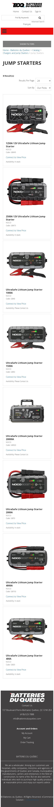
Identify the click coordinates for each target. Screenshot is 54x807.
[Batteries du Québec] (27, 5)
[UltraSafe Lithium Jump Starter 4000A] (27, 557)
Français (27, 24)
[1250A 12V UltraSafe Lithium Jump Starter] (27, 118)
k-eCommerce (31, 799)
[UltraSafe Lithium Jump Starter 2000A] (27, 484)
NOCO (8, 149)
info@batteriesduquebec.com (27, 718)
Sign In (38, 11)
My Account (27, 733)
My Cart (27, 737)
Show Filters (27, 44)
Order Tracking (27, 742)
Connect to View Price (16, 157)
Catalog (35, 50)
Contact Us (27, 11)
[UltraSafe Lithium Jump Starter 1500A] (27, 338)
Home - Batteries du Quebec (16, 50)
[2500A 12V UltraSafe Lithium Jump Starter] (27, 191)
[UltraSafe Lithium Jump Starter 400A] (27, 630)
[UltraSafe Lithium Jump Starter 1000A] (27, 265)
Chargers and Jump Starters (16, 53)
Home (16, 11)
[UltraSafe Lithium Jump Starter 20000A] (27, 411)
